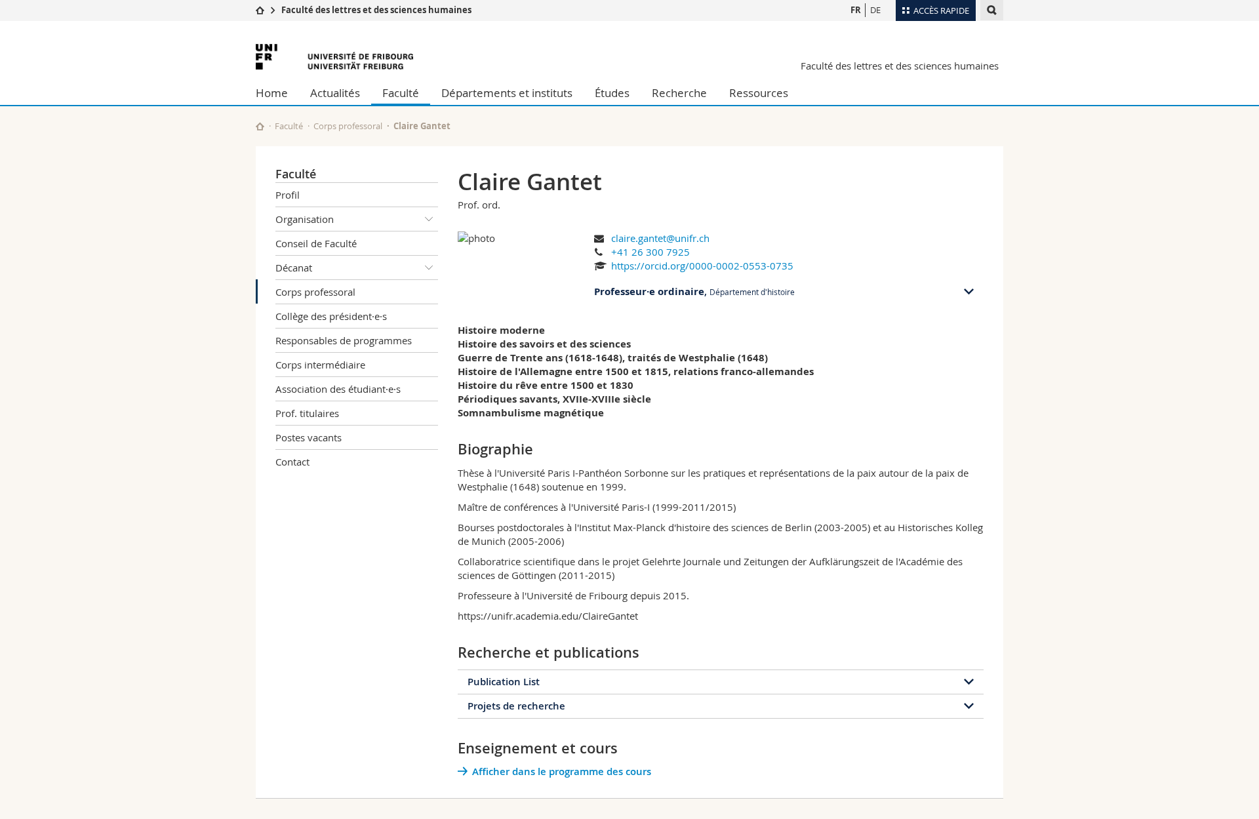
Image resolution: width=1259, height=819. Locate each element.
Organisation (304, 219)
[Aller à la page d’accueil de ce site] (260, 126)
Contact (292, 461)
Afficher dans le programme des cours (561, 771)
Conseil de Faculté (316, 243)
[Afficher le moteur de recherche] (991, 10)
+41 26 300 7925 (650, 251)
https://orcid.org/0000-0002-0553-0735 (702, 265)
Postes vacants (308, 437)
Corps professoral (347, 126)
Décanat (293, 267)
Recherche (679, 92)
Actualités (335, 92)
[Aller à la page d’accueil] (260, 10)
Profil (287, 194)
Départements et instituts (506, 92)
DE (875, 10)
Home (272, 92)
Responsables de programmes (343, 340)
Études (612, 92)
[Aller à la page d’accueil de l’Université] (334, 57)
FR (855, 10)
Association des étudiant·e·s (338, 388)
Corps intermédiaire (320, 364)
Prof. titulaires (307, 413)
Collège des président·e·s (331, 316)
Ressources (758, 92)
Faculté (400, 92)
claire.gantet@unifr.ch (660, 238)
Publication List (504, 682)
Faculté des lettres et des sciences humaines (376, 10)
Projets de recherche (516, 706)
